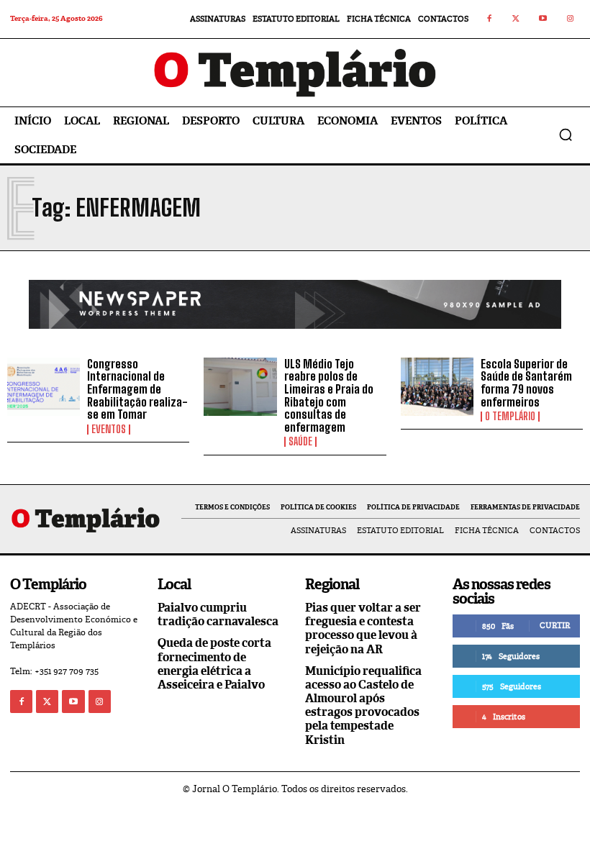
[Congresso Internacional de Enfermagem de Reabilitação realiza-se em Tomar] (43, 387)
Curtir (555, 625)
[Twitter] (517, 19)
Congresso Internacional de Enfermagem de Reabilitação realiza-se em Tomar (137, 389)
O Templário (510, 417)
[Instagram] (570, 19)
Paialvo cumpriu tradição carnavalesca (218, 614)
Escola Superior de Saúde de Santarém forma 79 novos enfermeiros (526, 383)
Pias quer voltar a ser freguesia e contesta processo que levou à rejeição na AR (363, 628)
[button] (565, 134)
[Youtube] (543, 19)
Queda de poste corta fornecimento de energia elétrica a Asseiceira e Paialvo (214, 663)
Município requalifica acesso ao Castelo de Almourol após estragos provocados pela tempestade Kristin (363, 705)
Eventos (108, 429)
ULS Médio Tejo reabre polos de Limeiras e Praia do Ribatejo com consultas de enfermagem (328, 395)
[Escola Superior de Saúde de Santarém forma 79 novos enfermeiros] (437, 387)
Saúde (300, 442)
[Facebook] (489, 19)
